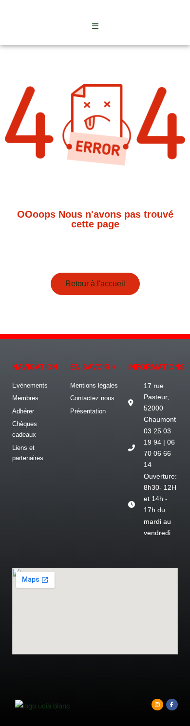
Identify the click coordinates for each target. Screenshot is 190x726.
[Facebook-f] (172, 704)
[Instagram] (157, 704)
